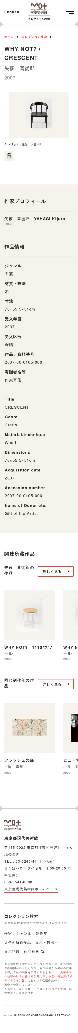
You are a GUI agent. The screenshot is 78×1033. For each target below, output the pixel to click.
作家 (8, 933)
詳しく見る (52, 571)
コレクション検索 (34, 37)
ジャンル (23, 933)
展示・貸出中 (46, 942)
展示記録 (12, 951)
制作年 (41, 933)
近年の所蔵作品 (17, 942)
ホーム (9, 37)
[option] (39, 119)
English (11, 11)
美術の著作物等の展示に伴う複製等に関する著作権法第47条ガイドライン (38, 976)
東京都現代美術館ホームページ (31, 888)
